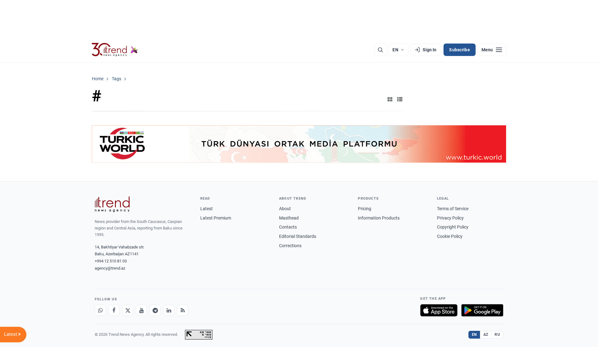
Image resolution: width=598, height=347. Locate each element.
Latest (206, 208)
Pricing (364, 208)
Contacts (288, 226)
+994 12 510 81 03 (111, 261)
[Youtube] (141, 310)
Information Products (379, 217)
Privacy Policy (450, 217)
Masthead (289, 217)
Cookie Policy (450, 236)
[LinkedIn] (168, 310)
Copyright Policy (452, 226)
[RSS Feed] (182, 310)
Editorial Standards (297, 236)
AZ (485, 334)
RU (497, 334)
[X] (127, 310)
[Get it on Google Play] (482, 310)
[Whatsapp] (100, 310)
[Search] (380, 50)
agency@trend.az (110, 268)
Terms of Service (452, 208)
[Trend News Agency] (112, 204)
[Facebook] (114, 310)
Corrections (290, 245)
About (285, 208)
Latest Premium (215, 217)
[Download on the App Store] (439, 310)
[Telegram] (155, 310)
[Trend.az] (115, 50)
